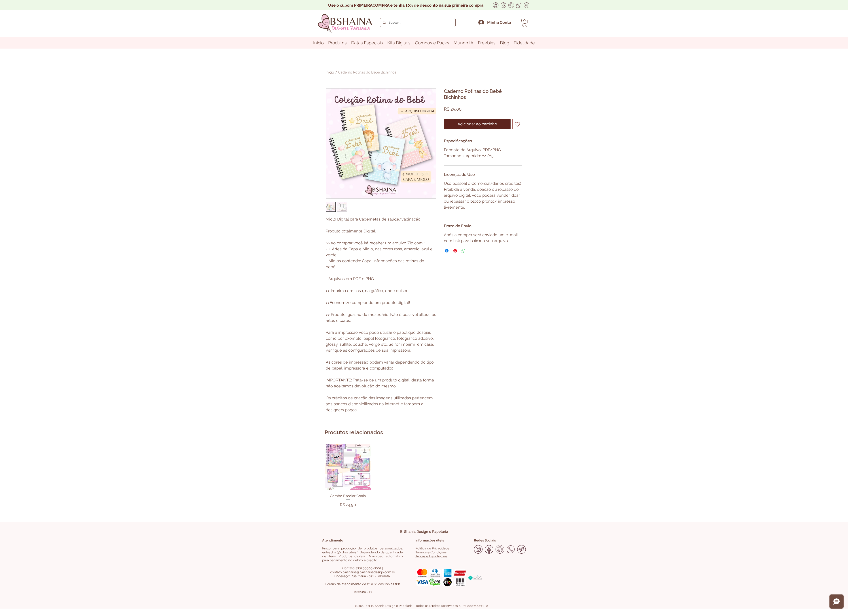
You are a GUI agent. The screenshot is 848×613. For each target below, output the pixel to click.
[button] (524, 22)
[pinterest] (511, 5)
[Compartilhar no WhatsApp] (463, 250)
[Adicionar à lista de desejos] (517, 124)
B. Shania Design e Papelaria (424, 532)
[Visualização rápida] (348, 467)
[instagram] (495, 5)
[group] (424, 476)
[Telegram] (526, 5)
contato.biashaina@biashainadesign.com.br (362, 572)
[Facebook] (503, 5)
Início (330, 72)
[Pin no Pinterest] (455, 250)
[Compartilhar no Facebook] (446, 250)
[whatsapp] (519, 5)
